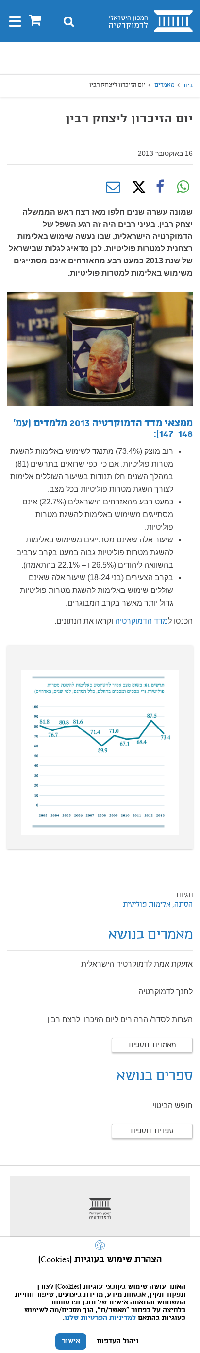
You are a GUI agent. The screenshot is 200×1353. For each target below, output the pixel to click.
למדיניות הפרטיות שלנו (100, 1318)
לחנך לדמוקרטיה (165, 992)
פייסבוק (159, 187)
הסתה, (181, 905)
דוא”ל (113, 187)
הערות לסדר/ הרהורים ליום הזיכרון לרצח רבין (120, 1019)
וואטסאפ (183, 187)
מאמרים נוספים (152, 1045)
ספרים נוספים (152, 1131)
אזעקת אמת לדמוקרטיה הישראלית (137, 964)
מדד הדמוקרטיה (141, 621)
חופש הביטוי (172, 1105)
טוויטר (136, 187)
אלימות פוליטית (146, 905)
